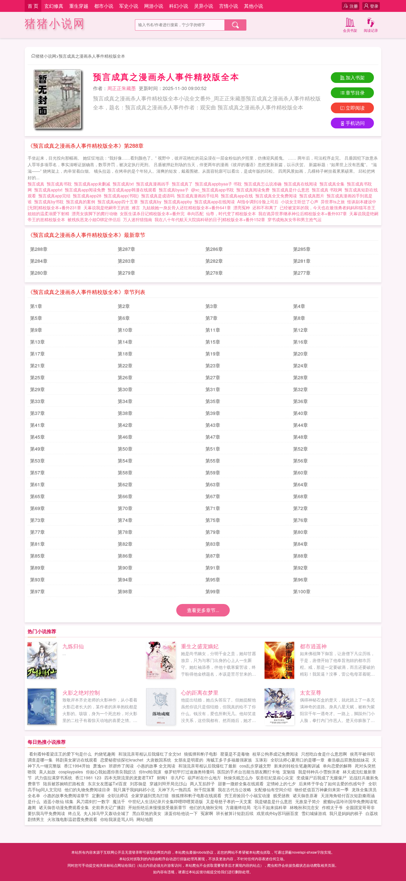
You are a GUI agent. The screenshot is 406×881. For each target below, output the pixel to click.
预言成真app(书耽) (122, 196)
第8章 (299, 317)
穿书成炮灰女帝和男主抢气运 (294, 219)
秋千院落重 (204, 789)
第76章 (300, 520)
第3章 (211, 306)
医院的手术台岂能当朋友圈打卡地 (248, 772)
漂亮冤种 (241, 207)
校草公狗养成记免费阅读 (275, 754)
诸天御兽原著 (305, 795)
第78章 (125, 531)
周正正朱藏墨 (121, 88)
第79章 (212, 531)
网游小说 (153, 5)
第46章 (125, 436)
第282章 (214, 260)
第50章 (125, 448)
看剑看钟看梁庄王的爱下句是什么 (60, 754)
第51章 (212, 448)
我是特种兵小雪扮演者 (319, 772)
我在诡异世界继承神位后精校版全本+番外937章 (302, 213)
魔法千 (119, 801)
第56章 (300, 460)
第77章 (37, 531)
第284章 (39, 260)
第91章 (212, 567)
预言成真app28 (88, 196)
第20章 (300, 353)
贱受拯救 (281, 795)
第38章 (125, 413)
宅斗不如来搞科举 (270, 807)
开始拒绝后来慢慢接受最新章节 (157, 807)
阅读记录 (371, 30)
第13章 (37, 341)
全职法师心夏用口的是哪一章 (297, 760)
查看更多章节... (203, 610)
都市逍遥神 (313, 646)
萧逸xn (99, 766)
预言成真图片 (313, 196)
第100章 (302, 591)
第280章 (39, 272)
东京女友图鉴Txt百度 (107, 783)
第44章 (300, 424)
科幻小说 (178, 5)
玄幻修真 (53, 5)
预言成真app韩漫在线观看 (133, 190)
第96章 (300, 579)
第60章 (300, 472)
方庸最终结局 (238, 807)
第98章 (125, 591)
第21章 (37, 365)
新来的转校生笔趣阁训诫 (297, 766)
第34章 (125, 401)
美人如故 (47, 772)
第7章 (211, 317)
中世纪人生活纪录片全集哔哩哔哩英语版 (165, 801)
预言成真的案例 (81, 201)
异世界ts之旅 (333, 201)
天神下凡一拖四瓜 (174, 789)
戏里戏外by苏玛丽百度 (277, 813)
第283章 (126, 260)
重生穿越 (78, 5)
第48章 (300, 436)
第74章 (125, 520)
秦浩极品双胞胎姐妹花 (348, 760)
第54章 (125, 460)
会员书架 (350, 30)
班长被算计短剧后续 (235, 813)
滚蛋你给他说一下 (181, 813)
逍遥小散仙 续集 (58, 801)
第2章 (124, 306)
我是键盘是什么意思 (273, 801)
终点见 (74, 813)
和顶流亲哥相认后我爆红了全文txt (149, 754)
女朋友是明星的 (188, 760)
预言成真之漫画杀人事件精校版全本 (92, 56)
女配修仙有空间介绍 (273, 789)
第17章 (37, 353)
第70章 (125, 508)
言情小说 (228, 5)
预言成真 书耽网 (328, 190)
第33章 (37, 401)
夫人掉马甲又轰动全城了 (106, 813)
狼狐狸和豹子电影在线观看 (196, 795)
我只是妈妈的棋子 (346, 813)
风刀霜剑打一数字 (93, 801)
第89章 (37, 567)
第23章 (212, 365)
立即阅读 (355, 107)
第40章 (300, 413)
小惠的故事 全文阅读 (156, 766)
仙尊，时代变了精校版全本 (231, 213)
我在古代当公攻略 (234, 789)
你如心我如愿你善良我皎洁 (111, 772)
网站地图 (144, 819)
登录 (374, 6)
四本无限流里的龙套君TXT (129, 778)
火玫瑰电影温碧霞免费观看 (72, 819)
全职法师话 (117, 795)
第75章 (212, 520)
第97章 (37, 591)
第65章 (37, 496)
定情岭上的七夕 (281, 783)
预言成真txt (124, 184)
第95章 (212, 579)
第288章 (39, 249)
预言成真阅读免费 (254, 190)
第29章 (37, 389)
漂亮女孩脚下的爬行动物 (94, 213)
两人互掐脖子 (202, 783)
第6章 (124, 317)
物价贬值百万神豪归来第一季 (322, 789)
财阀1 (162, 778)
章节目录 (355, 92)
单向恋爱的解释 (337, 766)
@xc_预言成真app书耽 (213, 190)
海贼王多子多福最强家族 (229, 760)
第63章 (212, 484)
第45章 (37, 436)
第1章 (36, 306)
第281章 (302, 260)
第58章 (125, 472)
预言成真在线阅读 (302, 184)
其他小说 (253, 5)
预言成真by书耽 (50, 201)
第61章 (37, 484)
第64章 (300, 484)
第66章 (125, 496)
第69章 (37, 508)
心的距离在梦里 (199, 692)
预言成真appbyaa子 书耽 (219, 184)
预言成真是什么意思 (292, 190)
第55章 (212, 460)
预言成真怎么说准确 (264, 184)
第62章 (125, 484)
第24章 (300, 365)
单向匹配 (195, 213)
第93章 (37, 579)
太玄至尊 (310, 692)
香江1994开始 (77, 766)
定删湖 (98, 795)
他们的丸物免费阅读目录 (87, 789)
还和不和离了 (264, 207)
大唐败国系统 (158, 760)
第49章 (37, 448)
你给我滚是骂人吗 (116, 819)
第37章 (37, 413)
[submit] (235, 25)
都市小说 (103, 5)
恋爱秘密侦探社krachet (121, 760)
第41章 (37, 424)
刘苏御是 (138, 783)
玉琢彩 (261, 760)
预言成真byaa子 (175, 190)
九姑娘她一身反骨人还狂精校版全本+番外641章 (186, 207)
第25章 (37, 377)
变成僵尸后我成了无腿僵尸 (321, 778)
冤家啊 (207, 813)
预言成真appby (179, 201)
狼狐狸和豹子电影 (200, 754)
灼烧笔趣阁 (105, 754)
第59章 (212, 472)
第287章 (126, 249)
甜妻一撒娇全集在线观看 (241, 783)
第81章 (37, 543)
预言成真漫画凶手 (154, 184)
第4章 (299, 306)
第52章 (300, 448)
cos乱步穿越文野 (255, 766)
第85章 (37, 555)
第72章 (300, 508)
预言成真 (37, 184)
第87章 (212, 555)
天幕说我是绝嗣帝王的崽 (106, 207)
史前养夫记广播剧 (108, 807)
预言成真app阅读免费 (86, 190)
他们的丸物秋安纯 (206, 807)
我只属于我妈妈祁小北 (134, 789)
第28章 (300, 377)
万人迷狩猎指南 (137, 219)
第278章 (214, 272)
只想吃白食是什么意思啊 (324, 754)
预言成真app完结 (55, 196)
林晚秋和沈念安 (304, 807)
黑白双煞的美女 (146, 813)
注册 (354, 6)
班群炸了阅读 (121, 766)
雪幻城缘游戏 (313, 813)
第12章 (300, 329)
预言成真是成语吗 (159, 196)
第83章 (212, 543)
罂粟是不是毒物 (234, 754)
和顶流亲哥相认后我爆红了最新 (207, 766)
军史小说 (128, 5)
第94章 (125, 579)
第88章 (300, 555)
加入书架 (355, 77)
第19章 (212, 353)
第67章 (212, 496)
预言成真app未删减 (93, 184)
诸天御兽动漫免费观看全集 (64, 807)
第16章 (300, 341)
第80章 (300, 531)
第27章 (212, 377)
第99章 (212, 591)
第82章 (125, 543)
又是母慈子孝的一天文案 (229, 801)
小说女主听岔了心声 (299, 201)
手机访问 (355, 122)
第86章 (125, 555)
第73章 (37, 520)
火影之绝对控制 (81, 692)
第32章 (300, 389)
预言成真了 (183, 184)
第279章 (126, 272)
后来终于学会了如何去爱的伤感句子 (332, 783)
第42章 (125, 424)
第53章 (37, 460)
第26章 (125, 377)
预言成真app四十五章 (118, 201)
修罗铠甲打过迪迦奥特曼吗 (189, 772)
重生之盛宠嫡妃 (199, 646)
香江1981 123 (88, 778)
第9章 (36, 329)
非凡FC (178, 778)
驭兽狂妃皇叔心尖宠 (274, 778)
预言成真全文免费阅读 (277, 196)
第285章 (302, 249)
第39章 (212, 413)
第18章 (125, 353)
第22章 (125, 365)
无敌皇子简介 (307, 801)
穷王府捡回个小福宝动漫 (247, 795)
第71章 (212, 508)
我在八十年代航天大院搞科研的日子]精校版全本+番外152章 (210, 219)
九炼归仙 (73, 646)
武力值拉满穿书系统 (53, 778)
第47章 (212, 436)
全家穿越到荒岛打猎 (150, 795)
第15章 (212, 341)
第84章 (300, 543)
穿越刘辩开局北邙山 (168, 783)
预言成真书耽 (60, 184)
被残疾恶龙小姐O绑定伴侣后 (94, 219)
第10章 (125, 329)
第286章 (214, 249)
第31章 (212, 389)
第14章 (125, 341)
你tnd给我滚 (150, 772)
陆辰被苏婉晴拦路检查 (64, 783)
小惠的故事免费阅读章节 (66, 795)
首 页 (33, 5)
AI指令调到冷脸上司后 (257, 201)
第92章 (300, 567)
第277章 (302, 272)
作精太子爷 (332, 807)
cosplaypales (71, 772)
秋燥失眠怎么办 (238, 778)
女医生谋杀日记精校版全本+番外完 (152, 213)
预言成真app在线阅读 (215, 201)
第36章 (300, 401)
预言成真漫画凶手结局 (199, 196)
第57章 (37, 472)
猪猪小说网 (55, 23)
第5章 (36, 317)
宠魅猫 (289, 772)
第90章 (125, 567)
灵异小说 (203, 5)
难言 (136, 207)
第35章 (212, 401)
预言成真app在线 (238, 196)
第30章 (125, 389)
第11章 (212, 329)
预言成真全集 (333, 184)
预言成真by (152, 201)
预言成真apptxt (49, 190)
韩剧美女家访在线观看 (76, 760)
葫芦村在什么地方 (204, 778)
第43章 (212, 424)
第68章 (300, 496)
